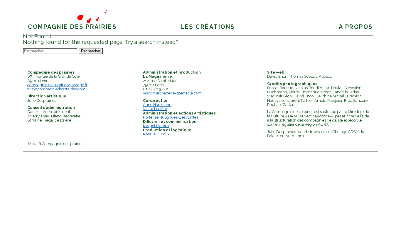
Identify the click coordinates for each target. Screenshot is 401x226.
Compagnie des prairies (72, 26)
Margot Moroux (156, 126)
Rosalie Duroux (156, 134)
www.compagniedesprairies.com (56, 89)
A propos (356, 26)
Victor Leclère (155, 109)
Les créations (208, 26)
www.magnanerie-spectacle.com (172, 93)
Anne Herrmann (157, 104)
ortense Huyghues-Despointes (172, 117)
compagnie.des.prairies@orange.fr (57, 85)
